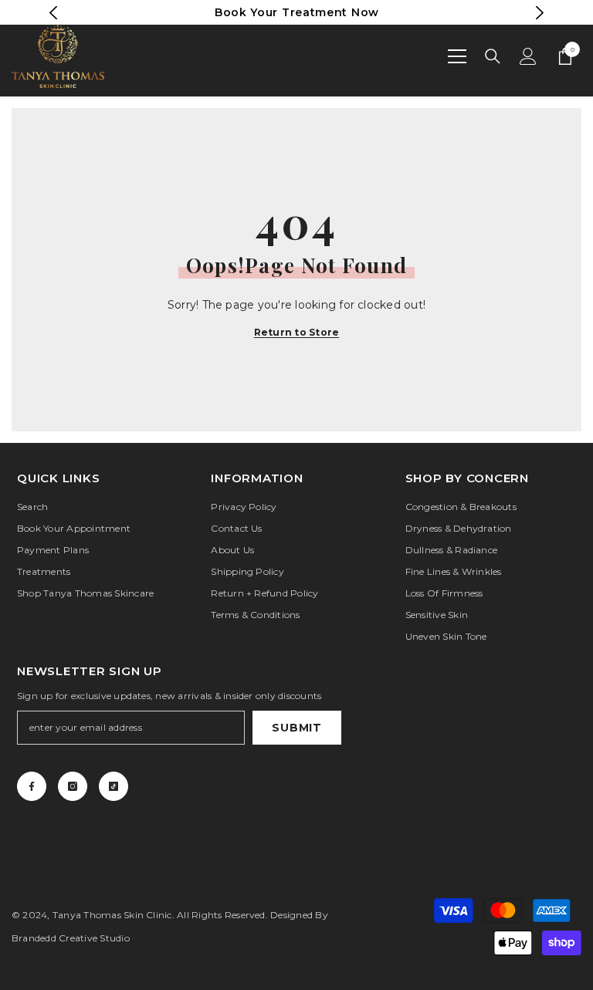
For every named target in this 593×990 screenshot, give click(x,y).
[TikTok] (113, 786)
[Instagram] (72, 786)
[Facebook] (31, 786)
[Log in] (528, 56)
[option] (297, 12)
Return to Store (297, 332)
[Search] (492, 56)
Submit (296, 728)
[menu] (457, 56)
